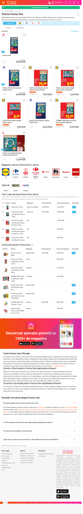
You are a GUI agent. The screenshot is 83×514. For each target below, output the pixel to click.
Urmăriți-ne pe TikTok (26, 462)
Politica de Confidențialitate (60, 503)
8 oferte (5, 31)
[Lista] (74, 2)
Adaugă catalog (6, 467)
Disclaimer (36, 503)
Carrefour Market (72, 407)
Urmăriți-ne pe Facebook (27, 456)
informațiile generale (58, 366)
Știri (3, 470)
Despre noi (5, 465)
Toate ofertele (9, 11)
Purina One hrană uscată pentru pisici (38, 410)
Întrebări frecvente (7, 454)
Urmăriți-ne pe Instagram (27, 458)
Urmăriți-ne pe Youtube (26, 460)
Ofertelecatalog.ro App (8, 463)
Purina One (41, 407)
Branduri (4, 460)
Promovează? (6, 456)
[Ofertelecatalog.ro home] (12, 2)
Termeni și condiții (45, 503)
